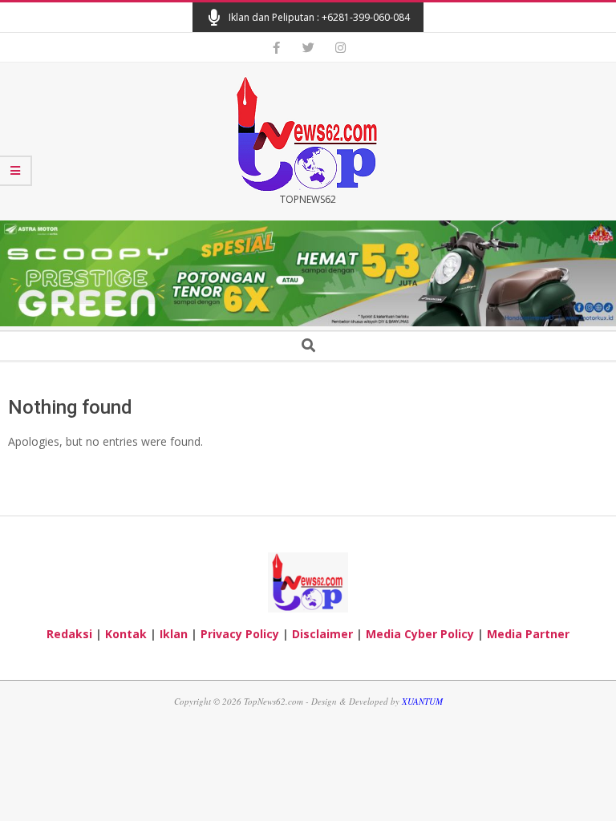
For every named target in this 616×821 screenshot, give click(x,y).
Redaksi (69, 633)
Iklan (174, 633)
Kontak (126, 633)
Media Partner (528, 633)
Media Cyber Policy (420, 633)
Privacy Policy (240, 633)
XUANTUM (422, 701)
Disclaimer (322, 633)
